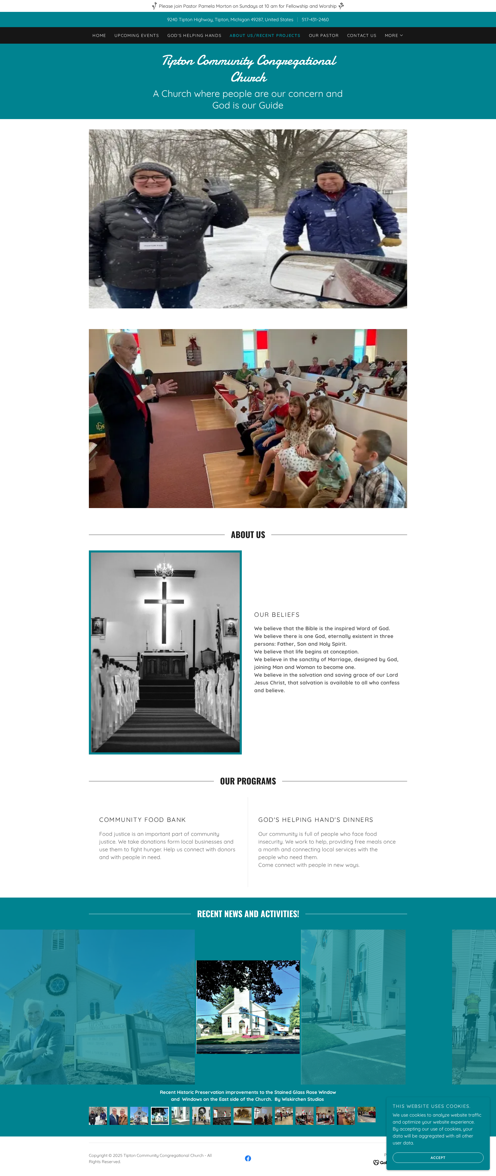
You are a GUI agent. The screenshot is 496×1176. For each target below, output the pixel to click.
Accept (438, 1157)
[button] (394, 35)
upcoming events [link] (136, 35)
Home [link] (99, 35)
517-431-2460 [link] (315, 19)
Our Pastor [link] (324, 35)
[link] (248, 80)
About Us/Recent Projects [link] (265, 35)
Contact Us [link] (362, 35)
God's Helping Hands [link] (194, 35)
